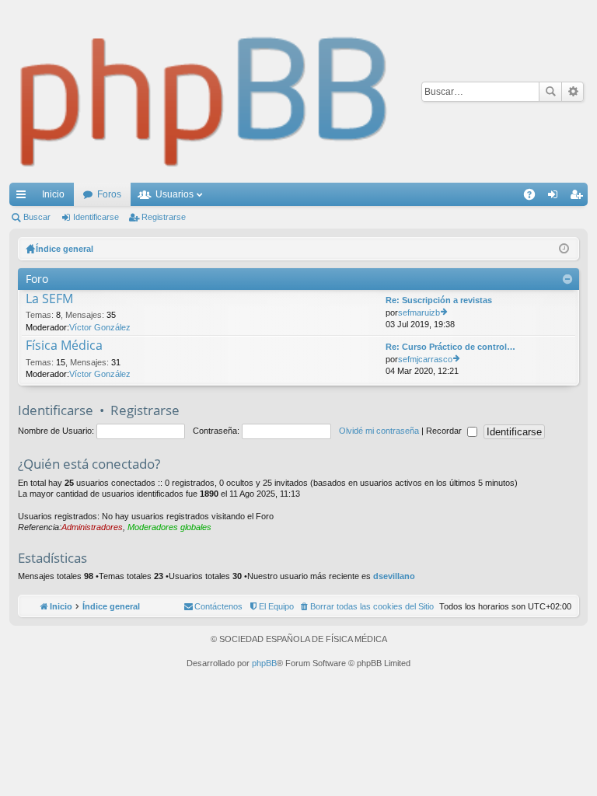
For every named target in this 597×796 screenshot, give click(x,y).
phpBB (264, 663)
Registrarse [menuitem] (579, 197)
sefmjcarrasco (425, 359)
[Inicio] (204, 91)
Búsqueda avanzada (572, 91)
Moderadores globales (169, 527)
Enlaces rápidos (24, 197)
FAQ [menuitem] (534, 197)
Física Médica (64, 346)
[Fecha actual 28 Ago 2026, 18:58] (564, 248)
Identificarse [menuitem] (555, 197)
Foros (109, 194)
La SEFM (49, 299)
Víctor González (100, 327)
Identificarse (96, 217)
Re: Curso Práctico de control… (450, 346)
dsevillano (394, 576)
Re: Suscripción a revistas (439, 300)
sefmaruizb (419, 312)
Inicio (53, 194)
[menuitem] (366, 606)
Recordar (445, 430)
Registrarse (163, 217)
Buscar (550, 91)
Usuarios (174, 194)
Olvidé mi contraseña (379, 430)
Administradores (92, 527)
